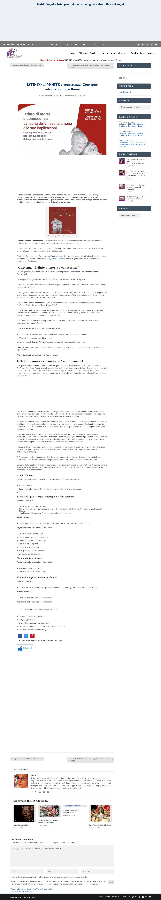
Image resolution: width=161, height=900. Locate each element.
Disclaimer (115, 897)
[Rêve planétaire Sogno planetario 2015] (75, 806)
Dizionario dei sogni (14, 44)
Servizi (93, 53)
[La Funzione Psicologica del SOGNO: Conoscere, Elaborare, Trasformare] (122, 161)
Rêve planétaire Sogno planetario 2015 (71, 811)
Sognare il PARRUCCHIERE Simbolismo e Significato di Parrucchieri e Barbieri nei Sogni (136, 174)
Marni (49, 95)
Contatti (152, 53)
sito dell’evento (99, 256)
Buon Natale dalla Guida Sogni (100, 825)
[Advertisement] (80, 25)
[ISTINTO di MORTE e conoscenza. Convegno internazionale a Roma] (62, 129)
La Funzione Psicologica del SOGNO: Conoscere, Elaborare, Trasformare (136, 161)
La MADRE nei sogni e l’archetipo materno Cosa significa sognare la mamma (132, 144)
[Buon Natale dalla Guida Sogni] (100, 813)
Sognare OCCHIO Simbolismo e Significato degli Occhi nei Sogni (131, 125)
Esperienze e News (55, 60)
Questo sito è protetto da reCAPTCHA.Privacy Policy (31, 889)
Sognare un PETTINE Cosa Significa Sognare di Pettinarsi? (135, 187)
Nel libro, (21, 421)
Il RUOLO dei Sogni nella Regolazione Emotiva (135, 198)
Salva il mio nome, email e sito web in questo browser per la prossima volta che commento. (50, 877)
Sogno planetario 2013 (21, 825)
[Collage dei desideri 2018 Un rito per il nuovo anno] (49, 811)
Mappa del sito (104, 897)
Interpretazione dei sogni (113, 53)
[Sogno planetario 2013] (24, 813)
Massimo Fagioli (75, 243)
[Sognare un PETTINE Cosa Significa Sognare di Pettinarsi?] (122, 186)
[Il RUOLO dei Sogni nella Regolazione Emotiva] (122, 198)
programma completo (56, 258)
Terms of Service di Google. (21, 891)
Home (73, 53)
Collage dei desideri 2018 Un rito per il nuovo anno (48, 821)
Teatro (73, 272)
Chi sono (83, 53)
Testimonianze (138, 53)
